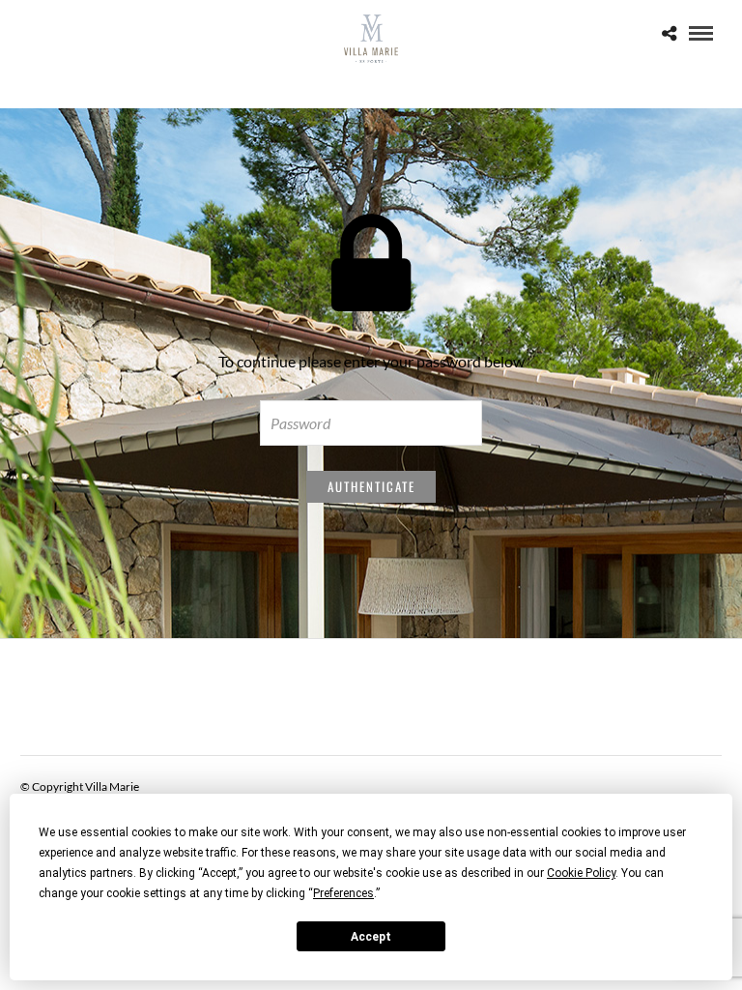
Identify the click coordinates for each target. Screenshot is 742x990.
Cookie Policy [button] (581, 873)
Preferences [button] (343, 893)
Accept (371, 937)
